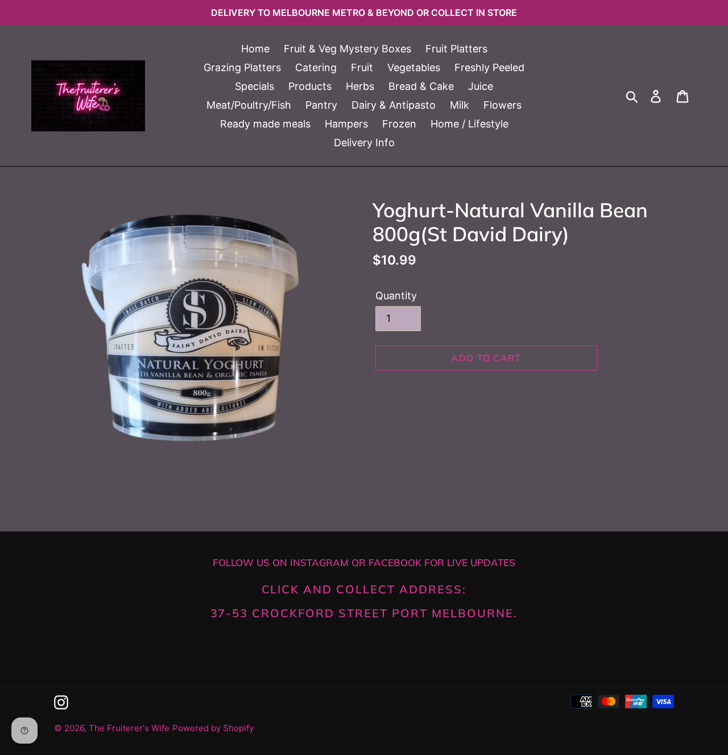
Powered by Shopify (213, 728)
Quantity (396, 296)
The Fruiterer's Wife (129, 728)
